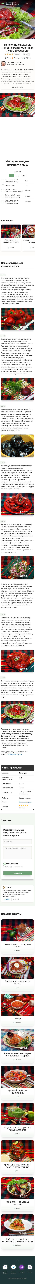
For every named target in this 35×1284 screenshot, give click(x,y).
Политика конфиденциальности (17, 1278)
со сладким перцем (15, 754)
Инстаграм (22, 1272)
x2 (17, 175)
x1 (11, 175)
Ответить (7, 899)
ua (27, 3)
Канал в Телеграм (13, 1272)
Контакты (29, 1272)
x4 (23, 175)
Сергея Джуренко (12, 3)
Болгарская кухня (25, 802)
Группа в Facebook (5, 1272)
